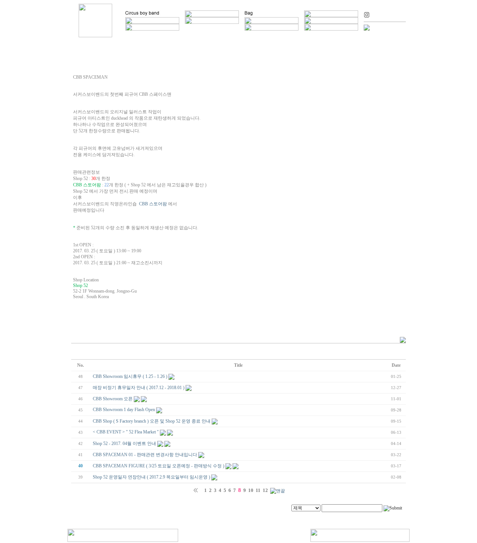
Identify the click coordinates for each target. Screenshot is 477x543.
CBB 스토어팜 (153, 203)
